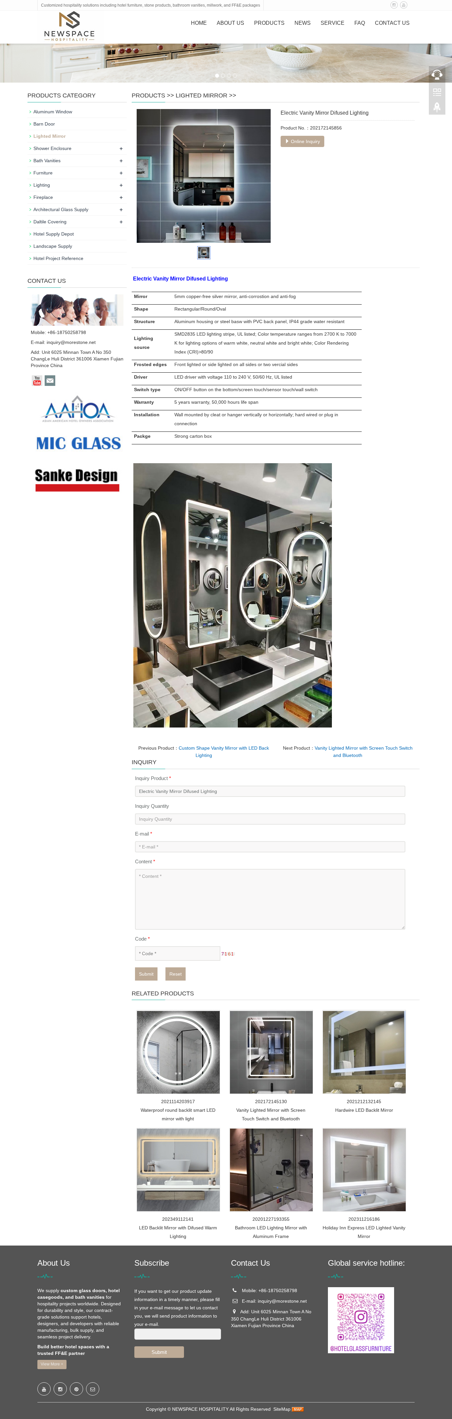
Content (145, 861)
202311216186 (364, 1219)
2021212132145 (364, 1101)
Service (332, 23)
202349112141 (178, 1219)
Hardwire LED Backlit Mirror (364, 1110)
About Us (230, 23)
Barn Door (44, 124)
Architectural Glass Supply (60, 209)
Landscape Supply (52, 246)
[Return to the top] (437, 109)
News (302, 23)
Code (142, 939)
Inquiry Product (153, 778)
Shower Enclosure (52, 148)
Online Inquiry (305, 141)
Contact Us (392, 23)
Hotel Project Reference (58, 258)
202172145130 (271, 1101)
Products (269, 23)
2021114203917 (178, 1101)
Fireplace (43, 197)
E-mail (143, 834)
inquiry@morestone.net (71, 342)
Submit (146, 974)
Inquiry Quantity (152, 806)
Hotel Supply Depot (53, 234)
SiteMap (282, 1409)
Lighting (41, 185)
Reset (175, 974)
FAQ (359, 23)
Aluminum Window (52, 111)
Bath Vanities (47, 160)
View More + (52, 1364)
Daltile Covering (50, 221)
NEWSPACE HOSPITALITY (200, 1409)
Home (199, 23)
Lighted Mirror (201, 95)
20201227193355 (271, 1219)
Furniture (43, 172)
